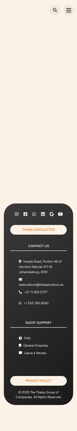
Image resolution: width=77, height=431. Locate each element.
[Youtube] (60, 214)
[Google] (51, 214)
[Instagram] (16, 214)
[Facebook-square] (25, 214)
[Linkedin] (43, 214)
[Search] (55, 10)
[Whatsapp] (34, 214)
